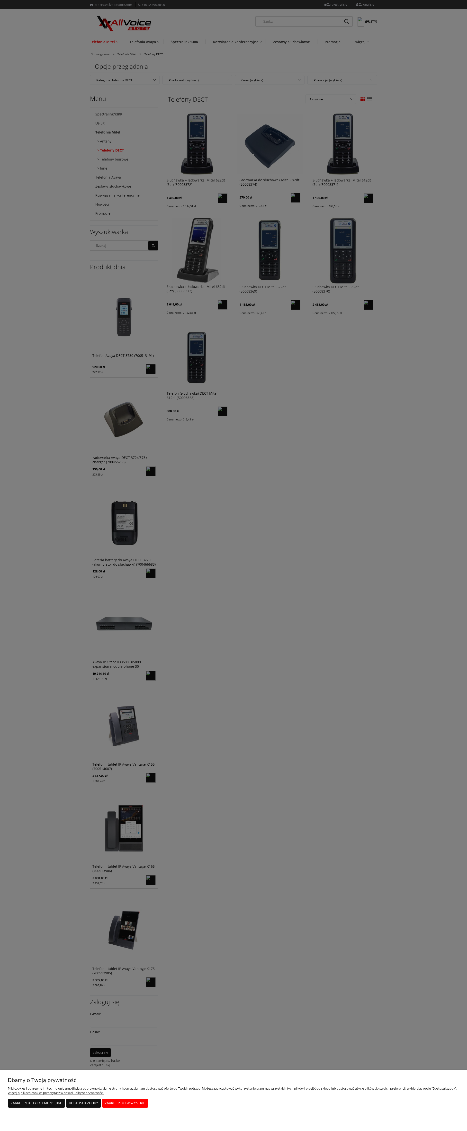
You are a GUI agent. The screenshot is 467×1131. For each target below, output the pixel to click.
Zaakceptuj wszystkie (125, 1103)
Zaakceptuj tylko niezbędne (36, 1103)
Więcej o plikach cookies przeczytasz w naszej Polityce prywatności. (56, 1093)
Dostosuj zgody (83, 1103)
